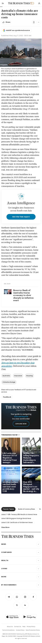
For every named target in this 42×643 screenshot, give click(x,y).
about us (10, 626)
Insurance (18, 376)
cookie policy (20, 630)
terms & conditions (8, 630)
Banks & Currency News (26, 509)
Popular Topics (8, 509)
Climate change (9, 382)
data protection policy (33, 630)
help (23, 626)
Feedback (7, 397)
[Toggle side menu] (2, 3)
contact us (17, 626)
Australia (6, 376)
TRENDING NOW (9, 434)
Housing (29, 376)
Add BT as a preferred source (18, 30)
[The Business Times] (19, 3)
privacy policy (31, 626)
